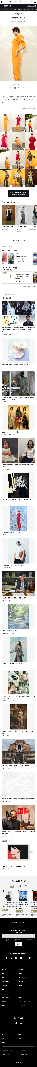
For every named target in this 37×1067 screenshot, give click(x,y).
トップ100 (4, 985)
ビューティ (14, 1)
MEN (8, 940)
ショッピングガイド (7, 1050)
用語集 (20, 985)
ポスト (20, 973)
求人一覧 (13, 250)
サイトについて (6, 997)
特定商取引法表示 (22, 1054)
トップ (2, 9)
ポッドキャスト (22, 981)
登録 (18, 944)
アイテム (4, 1038)
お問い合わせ (21, 1005)
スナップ (4, 989)
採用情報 (4, 1001)
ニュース (6, 1)
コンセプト (21, 1038)
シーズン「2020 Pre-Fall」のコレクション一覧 (22, 9)
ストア (19, 1)
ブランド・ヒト (26, 1)
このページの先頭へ (19, 922)
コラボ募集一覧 (7, 270)
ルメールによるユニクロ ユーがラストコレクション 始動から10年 (8, 904)
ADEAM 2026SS (21, 227)
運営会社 (4, 1009)
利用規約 (20, 997)
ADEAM (35, 9)
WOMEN (18, 940)
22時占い (33, 1)
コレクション (8, 9)
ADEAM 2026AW (7, 227)
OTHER (29, 940)
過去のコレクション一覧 (18, 240)
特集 (10, 1)
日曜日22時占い (6, 981)
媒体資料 (4, 1005)
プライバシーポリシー (24, 1001)
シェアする (23, 87)
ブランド (4, 1034)
